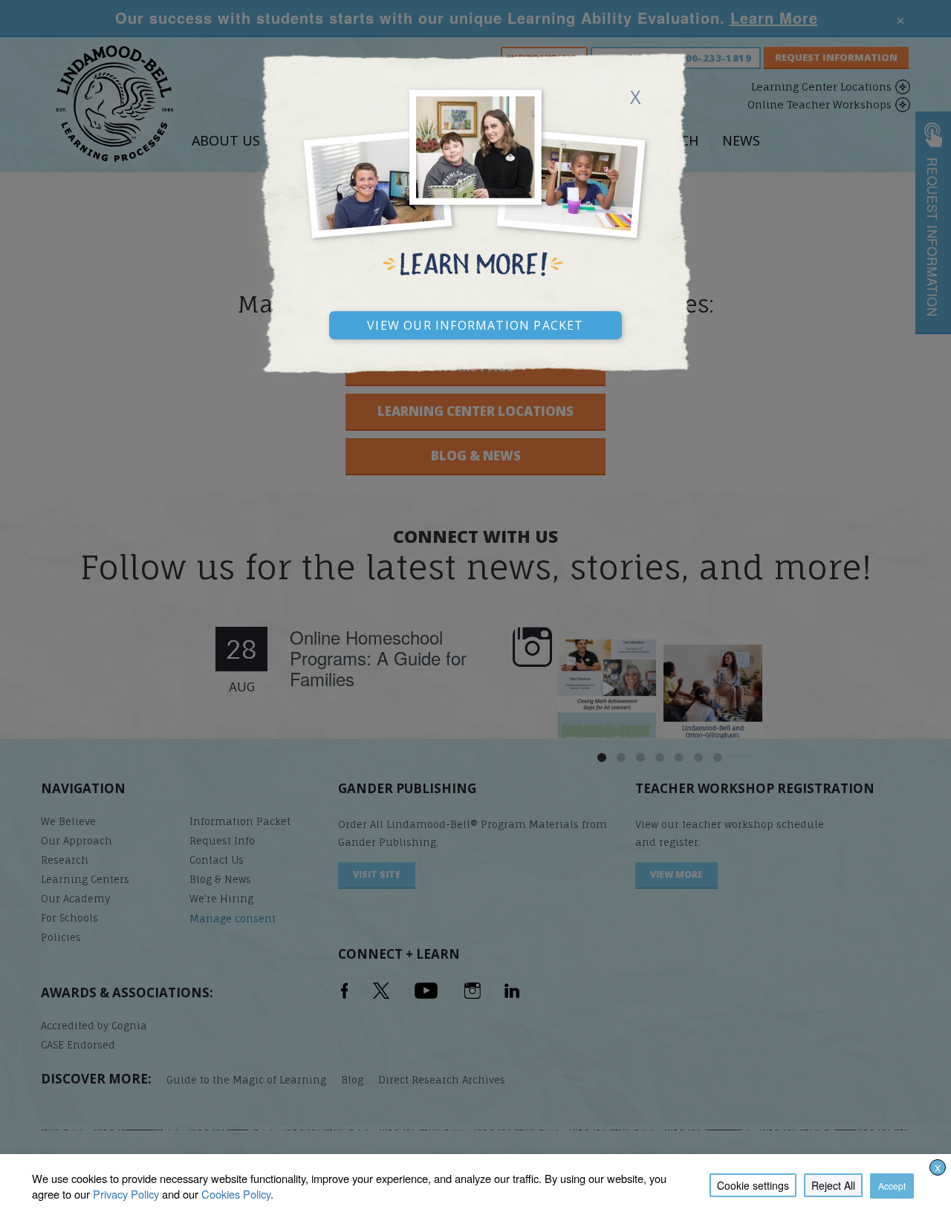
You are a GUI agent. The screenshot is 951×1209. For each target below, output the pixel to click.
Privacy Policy (126, 1194)
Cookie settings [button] (753, 1185)
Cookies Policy (235, 1194)
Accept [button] (892, 1185)
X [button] (938, 1167)
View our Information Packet (475, 323)
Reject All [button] (833, 1185)
